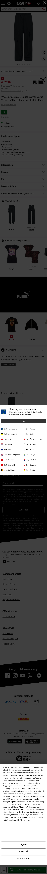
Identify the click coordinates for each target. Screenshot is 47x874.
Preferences (23, 858)
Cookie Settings (14, 817)
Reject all (23, 851)
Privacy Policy (25, 820)
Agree (24, 844)
